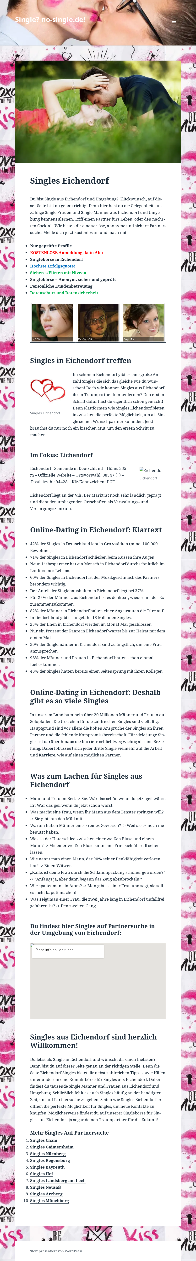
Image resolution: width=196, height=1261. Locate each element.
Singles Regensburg (50, 1160)
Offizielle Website (54, 475)
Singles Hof (41, 1173)
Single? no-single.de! (50, 19)
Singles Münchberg (49, 1200)
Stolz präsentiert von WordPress (56, 1251)
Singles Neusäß (45, 1187)
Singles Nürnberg (48, 1153)
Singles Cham (43, 1140)
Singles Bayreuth (47, 1167)
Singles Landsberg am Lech (58, 1180)
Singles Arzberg (46, 1194)
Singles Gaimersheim (52, 1147)
